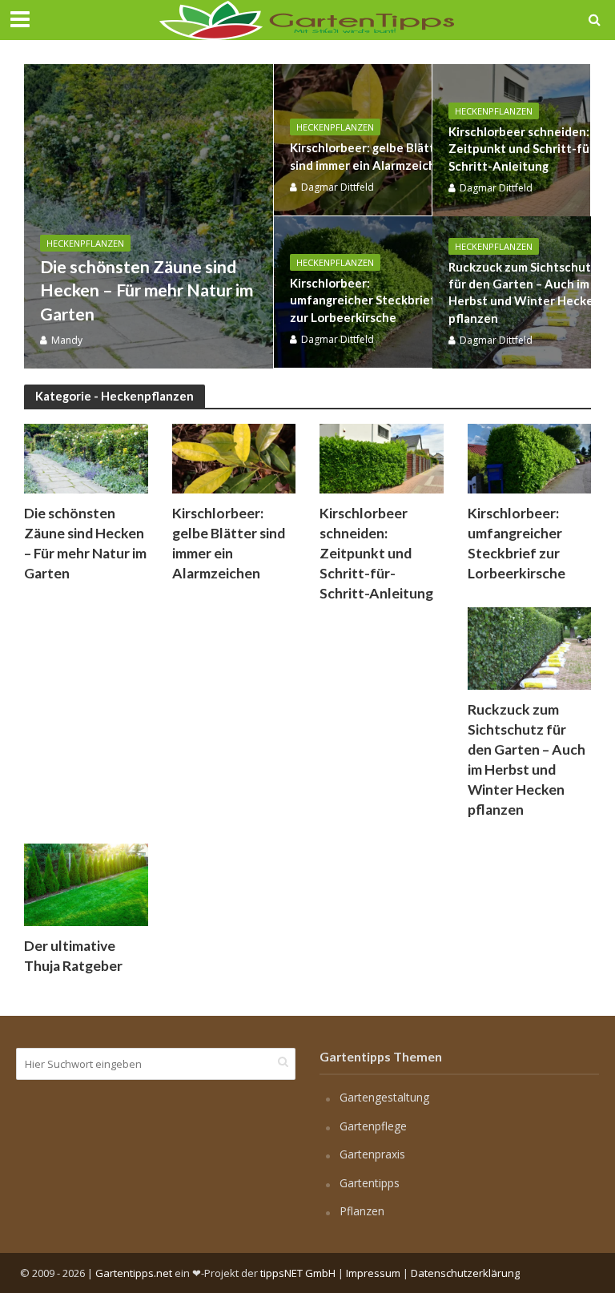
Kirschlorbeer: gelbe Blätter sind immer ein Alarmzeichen (370, 155)
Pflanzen (362, 1210)
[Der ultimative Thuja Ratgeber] (86, 883)
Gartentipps (370, 1182)
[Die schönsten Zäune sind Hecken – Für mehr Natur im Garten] (148, 216)
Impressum (373, 1273)
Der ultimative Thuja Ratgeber (73, 955)
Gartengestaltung (384, 1097)
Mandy (66, 340)
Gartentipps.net (133, 1273)
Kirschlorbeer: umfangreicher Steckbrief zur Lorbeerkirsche (363, 300)
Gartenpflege (373, 1126)
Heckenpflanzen (85, 243)
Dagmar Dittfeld (337, 187)
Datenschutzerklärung (465, 1273)
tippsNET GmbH (298, 1273)
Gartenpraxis (372, 1154)
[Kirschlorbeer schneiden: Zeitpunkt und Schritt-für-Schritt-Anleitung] (382, 457)
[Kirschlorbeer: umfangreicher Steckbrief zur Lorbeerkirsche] (530, 457)
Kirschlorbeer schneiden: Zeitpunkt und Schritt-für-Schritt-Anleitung (523, 148)
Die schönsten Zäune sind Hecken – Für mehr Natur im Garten (146, 290)
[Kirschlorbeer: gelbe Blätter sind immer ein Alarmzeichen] (234, 457)
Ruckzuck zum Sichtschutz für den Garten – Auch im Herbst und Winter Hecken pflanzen (524, 292)
